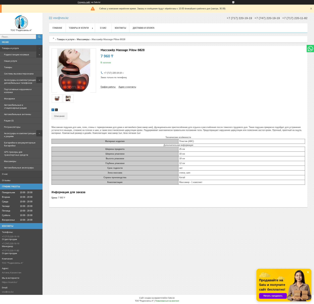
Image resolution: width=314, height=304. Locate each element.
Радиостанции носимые (16, 54)
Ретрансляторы (12, 126)
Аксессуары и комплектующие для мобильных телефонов (20, 81)
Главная (57, 28)
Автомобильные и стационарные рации (15, 106)
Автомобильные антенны (17, 114)
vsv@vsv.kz (8, 291)
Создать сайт (84, 2)
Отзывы (6, 180)
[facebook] (53, 110)
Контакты (120, 28)
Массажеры (10, 161)
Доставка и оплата (143, 28)
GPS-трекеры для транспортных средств (16, 153)
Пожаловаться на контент (167, 301)
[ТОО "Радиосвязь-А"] (21, 22)
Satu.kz (171, 298)
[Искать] (39, 36)
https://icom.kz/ (9, 282)
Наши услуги (10, 60)
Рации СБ (9, 120)
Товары (8, 67)
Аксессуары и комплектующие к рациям (20, 135)
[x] (56, 110)
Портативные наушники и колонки (18, 91)
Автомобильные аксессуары (19, 167)
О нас (5, 173)
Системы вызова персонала (19, 73)
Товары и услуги (10, 48)
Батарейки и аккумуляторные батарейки (19, 144)
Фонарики (9, 98)
